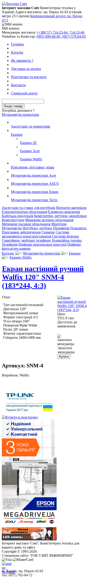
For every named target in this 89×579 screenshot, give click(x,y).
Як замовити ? (22, 60)
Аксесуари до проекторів (30, 126)
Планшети (78, 228)
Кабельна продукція (17, 216)
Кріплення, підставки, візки (32, 167)
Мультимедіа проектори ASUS (35, 184)
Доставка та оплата (26, 69)
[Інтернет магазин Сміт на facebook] (5, 565)
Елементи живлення (64, 212)
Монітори (59, 224)
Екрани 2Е (28, 143)
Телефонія (10, 244)
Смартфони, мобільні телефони (26, 240)
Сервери (48, 232)
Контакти (18, 85)
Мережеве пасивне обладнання (26, 224)
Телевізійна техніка (67, 240)
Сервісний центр (24, 93)
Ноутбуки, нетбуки (37, 228)
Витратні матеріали (71, 208)
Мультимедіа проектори (20, 114)
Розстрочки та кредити (29, 77)
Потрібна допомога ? (18, 110)
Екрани (17, 134)
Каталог (17, 52)
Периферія (61, 228)
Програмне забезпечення (21, 232)
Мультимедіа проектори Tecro (34, 200)
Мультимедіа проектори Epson (34, 192)
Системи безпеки (65, 236)
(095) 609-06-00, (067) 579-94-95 (61, 36)
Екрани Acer (30, 151)
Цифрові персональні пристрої (42, 244)
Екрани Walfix (31, 159)
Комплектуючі (13, 220)
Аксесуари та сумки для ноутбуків (28, 208)
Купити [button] (64, 356)
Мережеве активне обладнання (49, 220)
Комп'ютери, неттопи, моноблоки (60, 216)
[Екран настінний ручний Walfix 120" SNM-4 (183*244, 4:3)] (72, 310)
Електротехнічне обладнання (24, 212)
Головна (17, 44)
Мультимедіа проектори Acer (33, 175)
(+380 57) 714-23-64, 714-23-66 (60, 32)
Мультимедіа (12, 228)
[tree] (44, 161)
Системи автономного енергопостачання (35, 234)
